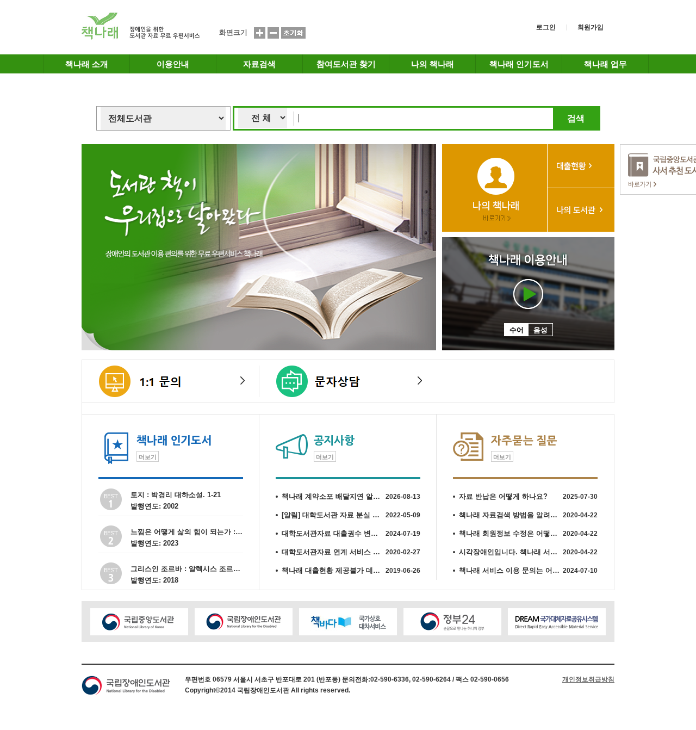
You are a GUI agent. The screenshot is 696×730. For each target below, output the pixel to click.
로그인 (546, 27)
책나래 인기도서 (519, 64)
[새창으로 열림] (139, 621)
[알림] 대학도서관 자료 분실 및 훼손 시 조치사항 (351, 515)
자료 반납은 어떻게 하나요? (528, 496)
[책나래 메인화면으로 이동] (141, 38)
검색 (576, 118)
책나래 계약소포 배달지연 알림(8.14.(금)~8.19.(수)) (351, 496)
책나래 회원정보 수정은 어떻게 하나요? (528, 533)
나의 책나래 (432, 64)
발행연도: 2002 (154, 506)
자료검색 (259, 64)
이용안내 (173, 64)
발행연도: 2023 (154, 543)
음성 (540, 330)
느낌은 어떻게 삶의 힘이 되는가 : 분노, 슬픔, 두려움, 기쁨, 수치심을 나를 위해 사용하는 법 (186, 532)
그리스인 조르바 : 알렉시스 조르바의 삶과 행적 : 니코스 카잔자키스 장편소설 (186, 569)
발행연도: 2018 (154, 580)
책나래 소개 (86, 64)
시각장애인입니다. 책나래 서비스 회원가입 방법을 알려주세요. (528, 552)
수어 (516, 330)
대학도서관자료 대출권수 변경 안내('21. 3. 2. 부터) (351, 533)
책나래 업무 (605, 64)
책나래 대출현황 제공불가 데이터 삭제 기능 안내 (351, 570)
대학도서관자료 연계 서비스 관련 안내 (351, 552)
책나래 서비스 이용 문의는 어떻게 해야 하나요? (528, 570)
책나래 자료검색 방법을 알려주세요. (528, 515)
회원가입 (590, 27)
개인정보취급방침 (588, 679)
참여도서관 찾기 (346, 64)
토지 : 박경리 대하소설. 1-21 (175, 495)
